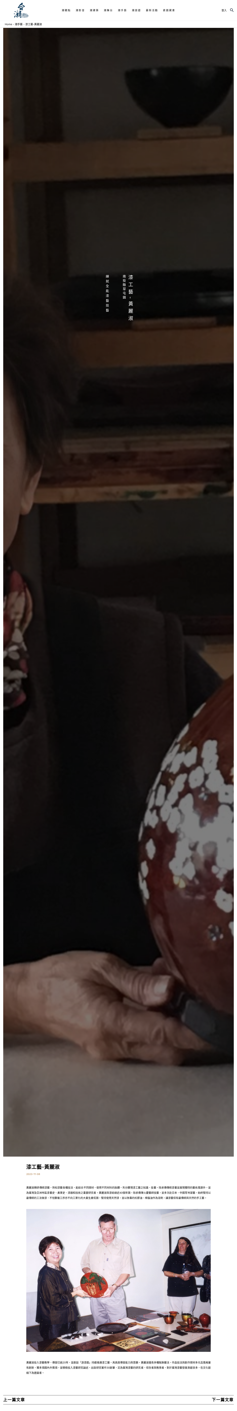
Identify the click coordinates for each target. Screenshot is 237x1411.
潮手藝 (19, 24)
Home (8, 24)
